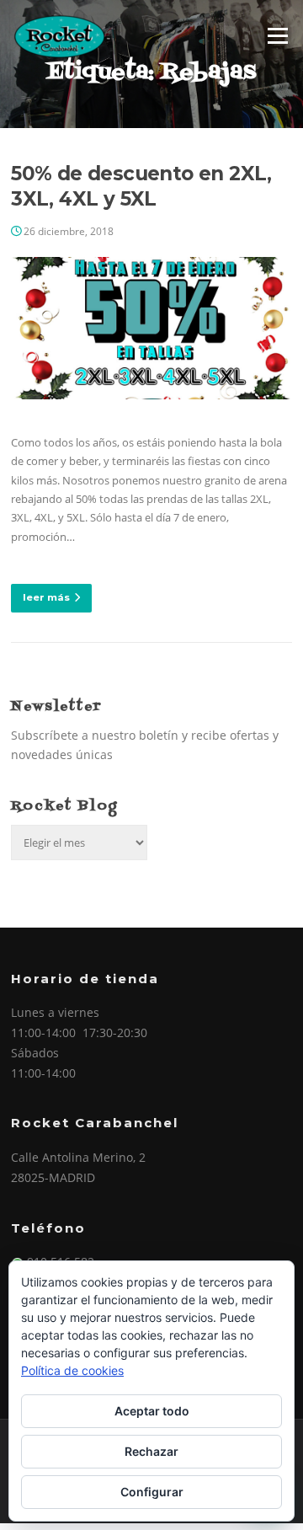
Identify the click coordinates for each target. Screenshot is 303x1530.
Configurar (151, 1492)
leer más (46, 597)
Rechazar (151, 1451)
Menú (277, 35)
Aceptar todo (151, 1411)
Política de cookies (72, 1370)
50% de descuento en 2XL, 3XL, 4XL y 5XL (141, 186)
